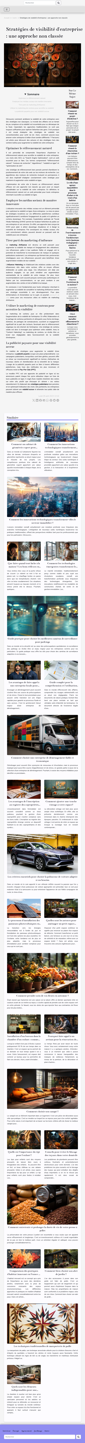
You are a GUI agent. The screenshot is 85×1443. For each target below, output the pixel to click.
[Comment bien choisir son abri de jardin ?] (61, 1258)
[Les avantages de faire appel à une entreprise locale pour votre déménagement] (24, 670)
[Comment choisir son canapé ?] (42, 1088)
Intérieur (7, 1431)
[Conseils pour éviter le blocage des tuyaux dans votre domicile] (61, 1139)
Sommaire (33, 94)
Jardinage (38, 1431)
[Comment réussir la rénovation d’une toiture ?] (72, 139)
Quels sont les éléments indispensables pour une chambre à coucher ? (24, 1390)
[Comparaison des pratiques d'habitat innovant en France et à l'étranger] (24, 1258)
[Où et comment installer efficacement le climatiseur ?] (72, 307)
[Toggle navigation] (6, 9)
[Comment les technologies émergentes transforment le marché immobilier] (61, 551)
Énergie (16, 1431)
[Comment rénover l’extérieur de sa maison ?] (72, 270)
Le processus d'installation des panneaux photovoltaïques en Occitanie (24, 923)
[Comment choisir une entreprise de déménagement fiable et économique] (42, 735)
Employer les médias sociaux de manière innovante (31, 101)
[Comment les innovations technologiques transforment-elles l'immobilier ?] (61, 432)
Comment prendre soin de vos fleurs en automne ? (42, 995)
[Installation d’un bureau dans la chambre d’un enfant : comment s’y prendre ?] (24, 1024)
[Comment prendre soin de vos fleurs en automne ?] (42, 973)
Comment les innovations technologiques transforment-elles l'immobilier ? (61, 447)
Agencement (26, 1431)
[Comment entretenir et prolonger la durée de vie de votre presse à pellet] (42, 1204)
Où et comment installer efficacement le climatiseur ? (72, 319)
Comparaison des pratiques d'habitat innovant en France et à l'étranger (24, 1274)
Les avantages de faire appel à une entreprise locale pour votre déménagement (24, 685)
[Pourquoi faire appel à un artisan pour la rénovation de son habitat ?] (61, 1024)
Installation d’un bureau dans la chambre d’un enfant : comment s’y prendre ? (24, 1039)
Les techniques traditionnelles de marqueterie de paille (42, 1346)
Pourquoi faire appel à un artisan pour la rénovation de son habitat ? (61, 1039)
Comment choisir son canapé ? (43, 1111)
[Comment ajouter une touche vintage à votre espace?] (61, 789)
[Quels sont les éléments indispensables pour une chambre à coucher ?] (24, 1374)
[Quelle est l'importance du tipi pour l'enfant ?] (24, 1139)
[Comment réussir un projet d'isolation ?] (72, 104)
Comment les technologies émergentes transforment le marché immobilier (61, 566)
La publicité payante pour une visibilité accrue (32, 111)
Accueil (7, 18)
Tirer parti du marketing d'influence (32, 105)
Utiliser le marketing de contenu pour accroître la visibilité (32, 108)
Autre (14, 18)
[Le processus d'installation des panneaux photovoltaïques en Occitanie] (24, 908)
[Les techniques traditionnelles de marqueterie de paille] (42, 1323)
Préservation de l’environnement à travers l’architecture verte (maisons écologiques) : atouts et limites (73, 237)
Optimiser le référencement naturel (31, 98)
